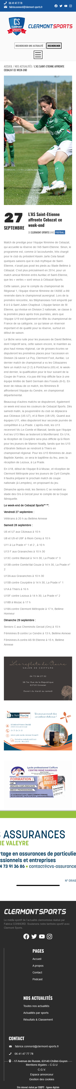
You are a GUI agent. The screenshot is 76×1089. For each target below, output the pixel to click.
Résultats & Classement (38, 1019)
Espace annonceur (41, 1074)
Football (60, 232)
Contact (37, 972)
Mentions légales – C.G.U (41, 1064)
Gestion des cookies (41, 1079)
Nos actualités (23, 66)
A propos (38, 965)
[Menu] (38, 55)
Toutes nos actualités (36, 1006)
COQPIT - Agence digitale (48, 1087)
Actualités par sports (36, 1012)
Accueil (8, 66)
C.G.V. (42, 1069)
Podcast (37, 979)
